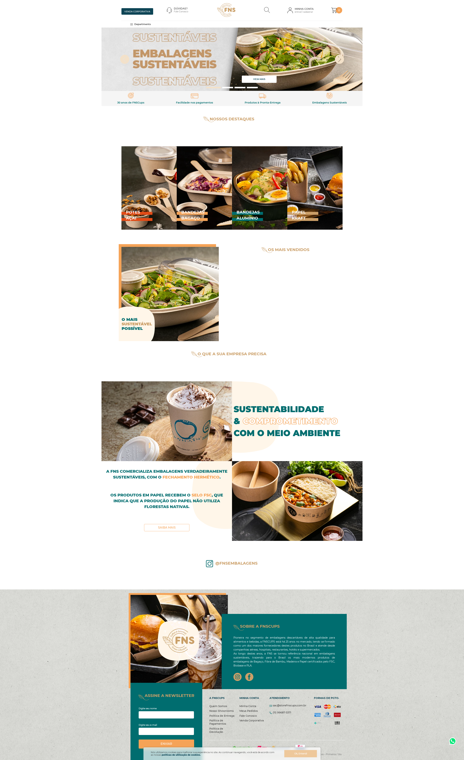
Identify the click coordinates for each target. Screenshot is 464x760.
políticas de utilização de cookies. (181, 754)
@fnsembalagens (236, 563)
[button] (267, 10)
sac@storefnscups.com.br (289, 705)
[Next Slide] (348, 59)
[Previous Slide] (116, 59)
